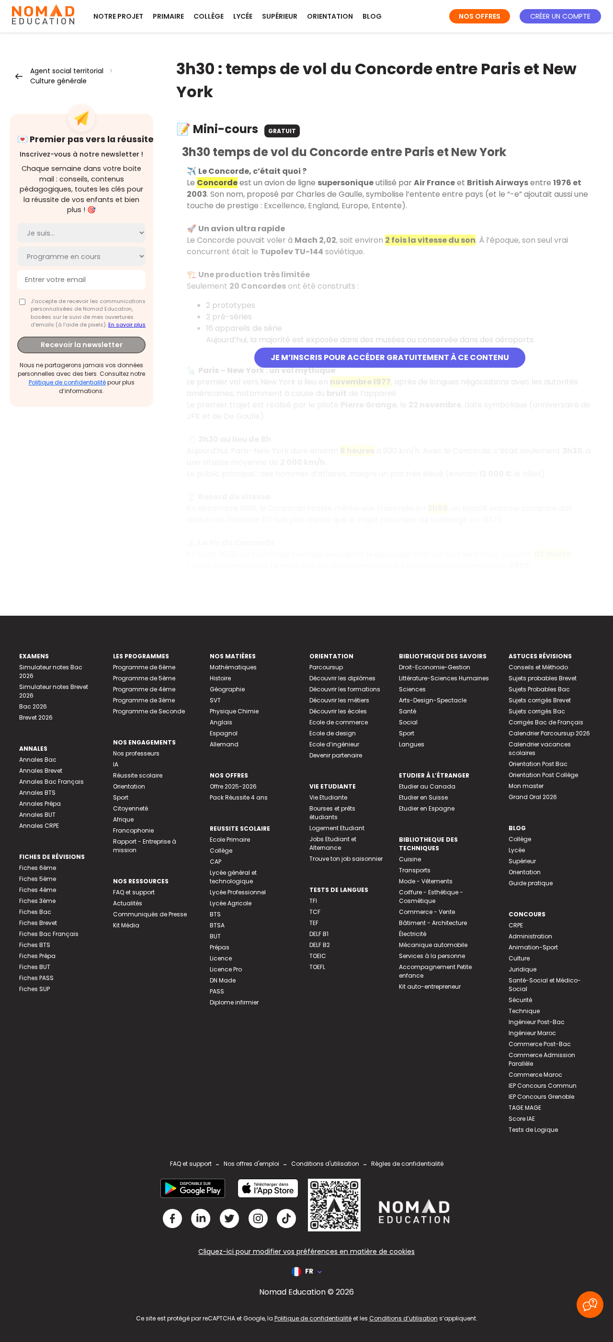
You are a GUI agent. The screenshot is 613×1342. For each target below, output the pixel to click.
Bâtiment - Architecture (433, 923)
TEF (313, 923)
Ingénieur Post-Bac (537, 1022)
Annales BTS (37, 793)
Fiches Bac (35, 912)
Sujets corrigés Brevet (540, 700)
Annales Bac (38, 760)
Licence (221, 958)
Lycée (242, 16)
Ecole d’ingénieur (334, 744)
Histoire (220, 678)
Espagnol (224, 733)
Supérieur (279, 16)
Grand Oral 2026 (533, 797)
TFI (313, 901)
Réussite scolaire (137, 775)
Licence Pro (226, 969)
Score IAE (522, 1119)
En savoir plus (127, 324)
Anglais (221, 722)
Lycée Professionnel (238, 892)
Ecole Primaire (230, 839)
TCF (314, 912)
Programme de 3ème (144, 700)
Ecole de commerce (338, 722)
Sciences (412, 689)
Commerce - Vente (427, 912)
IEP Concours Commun (543, 1086)
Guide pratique (531, 883)
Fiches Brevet (38, 923)
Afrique (123, 819)
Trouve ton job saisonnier (346, 859)
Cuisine (410, 859)
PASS (217, 991)
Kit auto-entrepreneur (430, 986)
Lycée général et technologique (233, 876)
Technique (524, 1011)
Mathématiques (233, 667)
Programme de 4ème (144, 689)
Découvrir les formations (344, 689)
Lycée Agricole (230, 903)
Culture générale (58, 81)
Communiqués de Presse (150, 914)
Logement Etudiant (336, 828)
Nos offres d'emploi (251, 1164)
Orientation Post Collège (543, 775)
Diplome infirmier (234, 1002)
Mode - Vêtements (426, 881)
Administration (530, 936)
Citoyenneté (130, 808)
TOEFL (317, 967)
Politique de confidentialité (67, 382)
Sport (120, 797)
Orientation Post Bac (538, 764)
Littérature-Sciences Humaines (444, 678)
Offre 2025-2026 (233, 786)
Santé (407, 711)
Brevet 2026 (36, 717)
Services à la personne (432, 956)
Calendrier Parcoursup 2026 (549, 733)
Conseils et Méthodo (538, 667)
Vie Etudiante (328, 797)
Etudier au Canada (427, 786)
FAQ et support (134, 892)
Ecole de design (332, 733)
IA (115, 764)
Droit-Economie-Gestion (434, 667)
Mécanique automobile (433, 945)
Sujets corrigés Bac (537, 711)
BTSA (217, 925)
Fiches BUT (34, 967)
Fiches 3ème (37, 901)
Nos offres (479, 16)
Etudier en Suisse (423, 797)
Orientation (330, 16)
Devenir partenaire (335, 755)
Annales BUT (37, 815)
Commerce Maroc (535, 1075)
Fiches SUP (34, 989)
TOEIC (317, 956)
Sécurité (520, 1000)
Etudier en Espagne (426, 808)
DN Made (223, 980)
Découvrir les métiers (339, 700)
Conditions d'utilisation (325, 1164)
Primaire (168, 16)
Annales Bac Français (51, 782)
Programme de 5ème (144, 678)
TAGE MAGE (525, 1108)
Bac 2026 (33, 706)
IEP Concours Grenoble (541, 1097)
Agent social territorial (66, 71)
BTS (215, 914)
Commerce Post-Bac (540, 1044)
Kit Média (126, 925)
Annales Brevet (40, 771)
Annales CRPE (39, 826)
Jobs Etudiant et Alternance (332, 843)
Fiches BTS (34, 945)
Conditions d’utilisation (403, 1318)
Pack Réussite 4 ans (239, 797)
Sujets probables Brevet (543, 678)
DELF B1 (319, 934)
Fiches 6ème (37, 868)
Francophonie (133, 830)
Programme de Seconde (149, 711)
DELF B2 (319, 945)
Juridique (522, 969)
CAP (215, 861)
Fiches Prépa (37, 956)
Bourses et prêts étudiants (332, 812)
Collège (208, 16)
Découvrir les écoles (338, 711)
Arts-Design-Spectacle (432, 700)
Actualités (127, 903)
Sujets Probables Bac (539, 689)
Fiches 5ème (37, 879)
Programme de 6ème (144, 667)
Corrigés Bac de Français (546, 722)
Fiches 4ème (37, 890)
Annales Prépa (40, 804)
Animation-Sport (533, 947)
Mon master (526, 786)
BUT (215, 936)
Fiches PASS (36, 978)
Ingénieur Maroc (532, 1033)
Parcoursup (326, 667)
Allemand (224, 744)
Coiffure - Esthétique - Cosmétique (431, 896)
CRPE (516, 925)
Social (408, 722)
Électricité (412, 934)
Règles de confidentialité (407, 1164)
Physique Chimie (234, 711)
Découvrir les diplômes (342, 678)
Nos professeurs (136, 753)
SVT (215, 700)
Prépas (219, 947)
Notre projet (118, 16)
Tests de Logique (533, 1130)
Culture (519, 958)
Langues (411, 744)
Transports (415, 870)
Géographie (227, 689)
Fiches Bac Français (49, 934)
